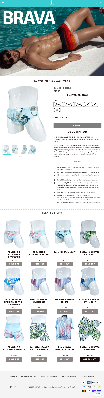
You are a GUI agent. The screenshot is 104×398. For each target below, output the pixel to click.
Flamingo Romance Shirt (64, 348)
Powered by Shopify (68, 387)
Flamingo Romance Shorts (14, 348)
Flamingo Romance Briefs (39, 253)
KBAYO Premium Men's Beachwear (47, 387)
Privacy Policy (69, 377)
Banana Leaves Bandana (90, 348)
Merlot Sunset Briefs (64, 300)
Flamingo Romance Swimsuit (14, 254)
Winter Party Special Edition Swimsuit (14, 302)
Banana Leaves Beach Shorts (39, 348)
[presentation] (38, 151)
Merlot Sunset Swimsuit (39, 300)
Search (13, 377)
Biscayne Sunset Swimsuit (90, 300)
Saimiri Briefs (62, 88)
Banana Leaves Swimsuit (90, 253)
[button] (17, 157)
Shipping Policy (28, 377)
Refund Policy (87, 377)
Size (55, 101)
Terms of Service (49, 377)
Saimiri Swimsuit (65, 252)
